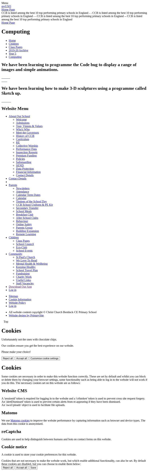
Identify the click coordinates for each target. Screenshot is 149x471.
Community (15, 253)
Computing (15, 56)
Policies (20, 158)
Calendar (21, 198)
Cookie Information (20, 299)
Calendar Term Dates (28, 194)
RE (18, 142)
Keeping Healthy (26, 267)
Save (33, 467)
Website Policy (17, 302)
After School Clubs (27, 217)
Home (12, 40)
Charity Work (24, 276)
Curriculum (22, 139)
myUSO (6, 6)
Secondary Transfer (27, 208)
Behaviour (22, 221)
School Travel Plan (27, 270)
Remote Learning (26, 234)
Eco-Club (21, 247)
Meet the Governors (27, 132)
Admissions (22, 122)
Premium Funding (26, 155)
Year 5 (12, 53)
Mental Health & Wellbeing (32, 263)
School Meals (24, 211)
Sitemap (13, 296)
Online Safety (24, 224)
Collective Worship (27, 145)
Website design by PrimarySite (26, 315)
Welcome (21, 119)
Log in (12, 289)
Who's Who (23, 129)
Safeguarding (23, 162)
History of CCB (25, 135)
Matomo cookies (20, 420)
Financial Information (28, 172)
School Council (25, 244)
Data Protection (25, 168)
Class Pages (15, 47)
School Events (24, 250)
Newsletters (22, 188)
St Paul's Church (25, 257)
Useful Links (23, 280)
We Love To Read (26, 260)
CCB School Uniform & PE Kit (34, 204)
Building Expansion (27, 230)
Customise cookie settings (45, 358)
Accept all (21, 358)
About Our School (19, 116)
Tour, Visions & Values (29, 126)
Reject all (8, 358)
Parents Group (24, 227)
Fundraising (23, 273)
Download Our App (20, 286)
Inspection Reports (26, 152)
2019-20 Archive (18, 50)
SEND (20, 165)
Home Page (8, 9)
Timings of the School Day (31, 201)
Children (14, 43)
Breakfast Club (24, 214)
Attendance (22, 191)
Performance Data (26, 149)
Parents (13, 185)
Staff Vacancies (25, 283)
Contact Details (25, 175)
